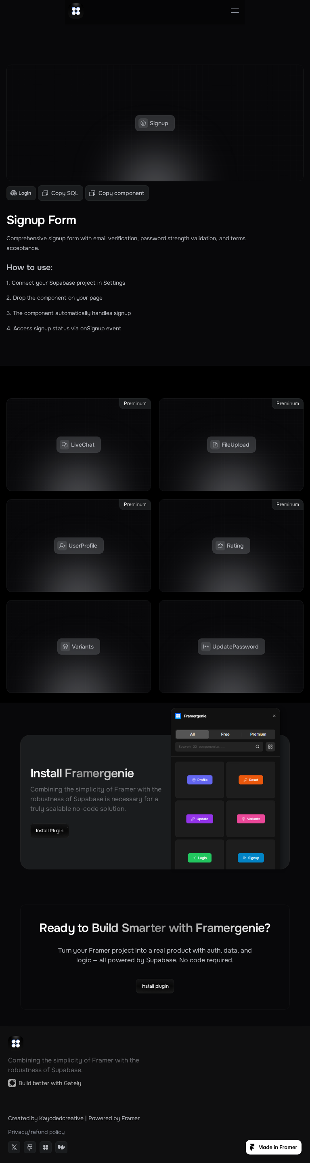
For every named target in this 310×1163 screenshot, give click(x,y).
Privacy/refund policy (36, 1132)
